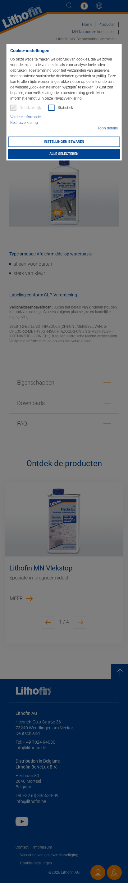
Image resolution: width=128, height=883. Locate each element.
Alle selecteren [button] (64, 154)
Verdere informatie (25, 117)
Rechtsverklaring (24, 122)
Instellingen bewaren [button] (64, 142)
